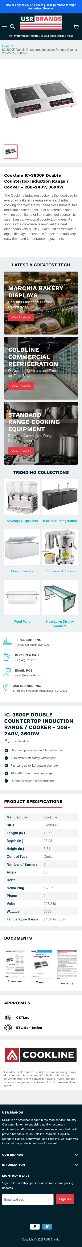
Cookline (23, 741)
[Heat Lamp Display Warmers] (60, 597)
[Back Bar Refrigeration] (60, 497)
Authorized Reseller (41, 8)
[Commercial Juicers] (60, 547)
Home (6, 46)
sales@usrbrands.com (28, 675)
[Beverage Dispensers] (22, 497)
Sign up (65, 1199)
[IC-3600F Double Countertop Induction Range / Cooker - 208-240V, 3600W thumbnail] (10, 151)
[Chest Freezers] (22, 547)
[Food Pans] (22, 597)
